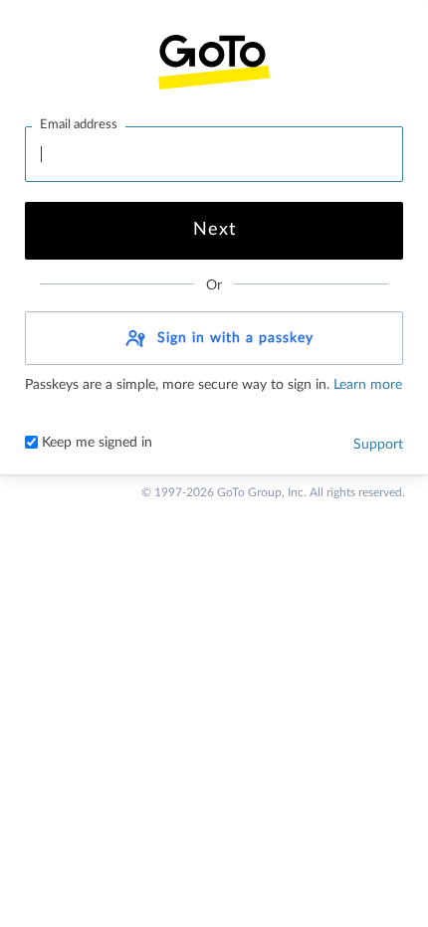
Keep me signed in (95, 443)
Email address (78, 124)
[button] (214, 338)
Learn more (365, 385)
